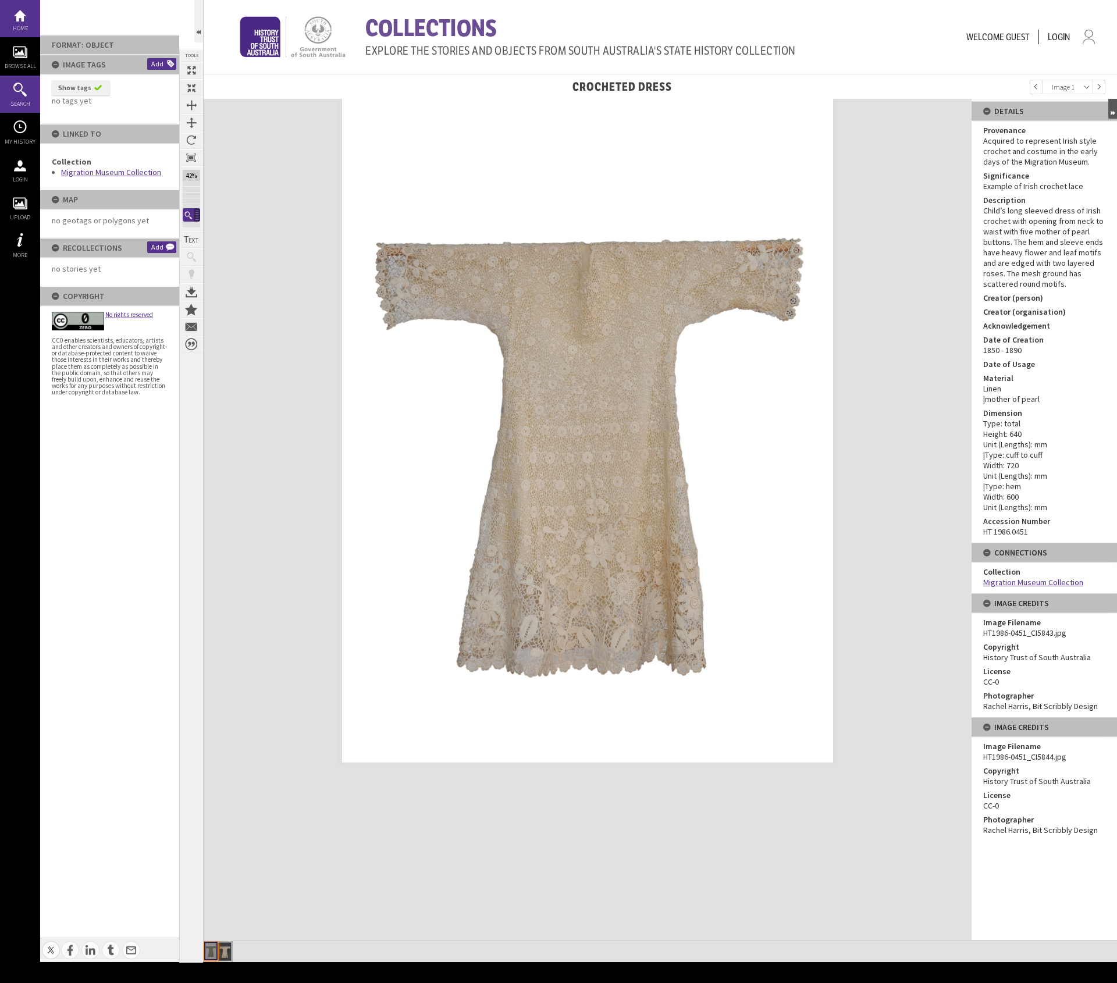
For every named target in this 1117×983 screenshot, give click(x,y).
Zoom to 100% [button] (191, 157)
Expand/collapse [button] (1112, 109)
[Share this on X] (51, 944)
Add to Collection (191, 309)
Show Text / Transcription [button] (191, 239)
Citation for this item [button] (191, 344)
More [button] (20, 255)
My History (20, 141)
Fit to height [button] (191, 122)
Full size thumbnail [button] (191, 70)
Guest (1018, 37)
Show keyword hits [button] (191, 257)
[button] (191, 215)
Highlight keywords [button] (191, 274)
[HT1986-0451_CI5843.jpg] (211, 951)
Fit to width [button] (191, 105)
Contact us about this (191, 327)
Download (191, 292)
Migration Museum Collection (111, 172)
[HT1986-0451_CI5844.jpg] (225, 951)
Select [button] (1087, 87)
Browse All (20, 66)
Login (20, 179)
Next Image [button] (1099, 87)
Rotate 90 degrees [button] (191, 140)
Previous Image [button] (1036, 87)
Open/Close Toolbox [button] (198, 21)
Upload (20, 217)
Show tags (74, 87)
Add (157, 63)
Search (20, 104)
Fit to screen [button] (191, 88)
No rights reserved (129, 315)
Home (20, 28)
